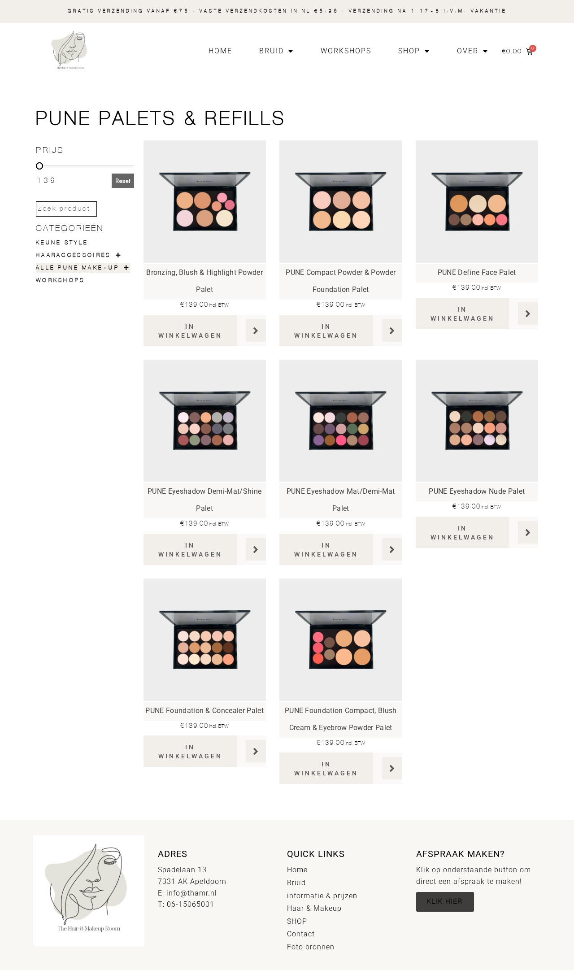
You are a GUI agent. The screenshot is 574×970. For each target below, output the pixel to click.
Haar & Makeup (314, 908)
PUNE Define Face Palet (477, 272)
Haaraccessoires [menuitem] (73, 255)
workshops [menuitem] (60, 280)
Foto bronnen (311, 947)
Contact (301, 934)
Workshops (346, 51)
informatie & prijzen (322, 896)
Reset (122, 180)
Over (467, 51)
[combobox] (66, 209)
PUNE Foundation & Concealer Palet (204, 710)
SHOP (409, 51)
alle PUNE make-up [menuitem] (77, 268)
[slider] (39, 166)
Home (220, 51)
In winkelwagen (190, 331)
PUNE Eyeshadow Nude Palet (477, 491)
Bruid (271, 51)
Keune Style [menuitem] (62, 243)
